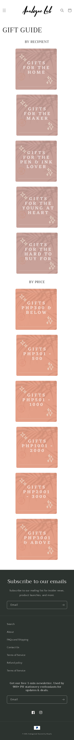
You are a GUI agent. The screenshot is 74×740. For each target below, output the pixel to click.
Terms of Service (16, 655)
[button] (4, 10)
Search (11, 624)
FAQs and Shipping (17, 639)
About (10, 632)
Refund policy (14, 662)
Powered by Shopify (45, 734)
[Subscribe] (63, 605)
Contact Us (13, 647)
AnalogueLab (32, 734)
